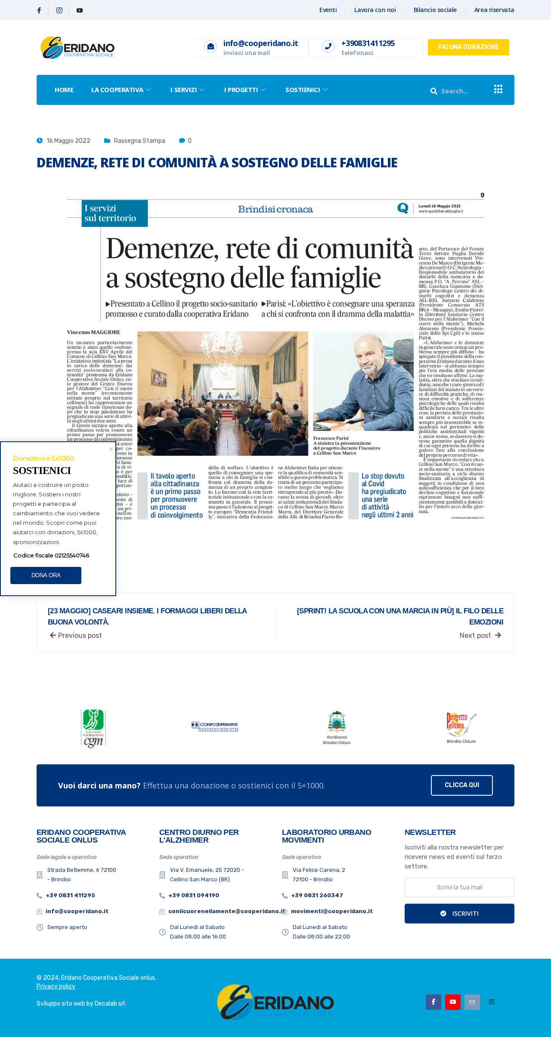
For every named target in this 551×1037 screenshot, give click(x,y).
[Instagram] (59, 10)
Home (64, 89)
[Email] (472, 1002)
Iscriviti (465, 913)
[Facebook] (39, 10)
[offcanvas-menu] (498, 89)
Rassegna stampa (139, 141)
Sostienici (302, 89)
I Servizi (183, 89)
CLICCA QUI (462, 785)
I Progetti (241, 89)
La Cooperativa (117, 89)
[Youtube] (80, 10)
